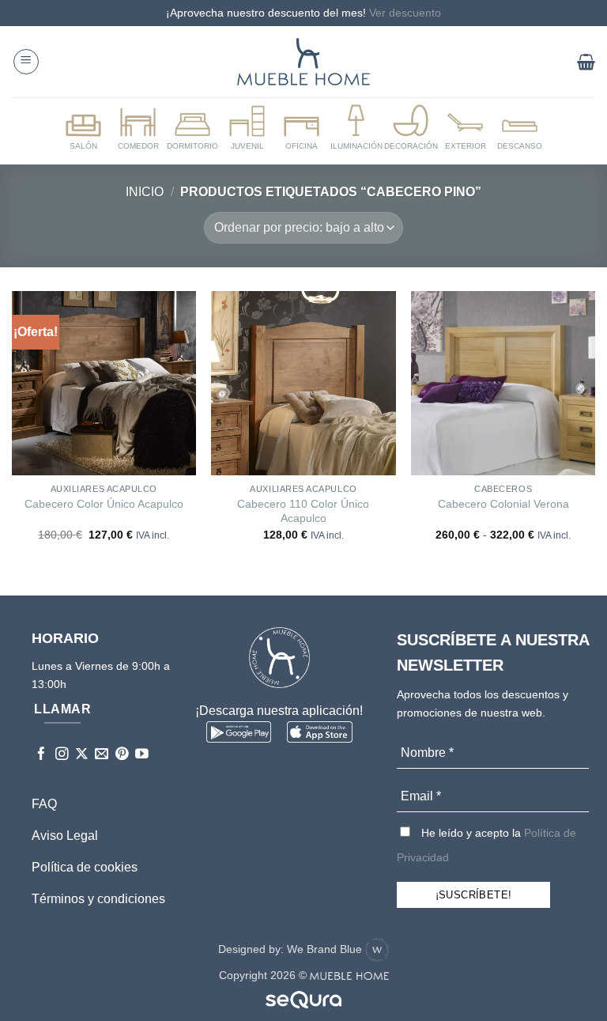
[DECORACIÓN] (411, 128)
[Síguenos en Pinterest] (122, 754)
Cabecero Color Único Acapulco (104, 503)
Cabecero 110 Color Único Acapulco (303, 511)
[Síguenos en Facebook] (41, 754)
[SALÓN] (83, 128)
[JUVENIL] (247, 128)
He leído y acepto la (486, 845)
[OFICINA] (302, 128)
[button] (26, 61)
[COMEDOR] (138, 128)
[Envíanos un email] (101, 754)
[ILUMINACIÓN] (356, 128)
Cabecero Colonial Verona (503, 503)
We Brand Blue (326, 949)
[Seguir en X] (82, 754)
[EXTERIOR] (465, 128)
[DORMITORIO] (193, 128)
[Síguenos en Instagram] (62, 754)
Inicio (145, 192)
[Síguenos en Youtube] (142, 754)
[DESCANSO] (520, 128)
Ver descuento (405, 12)
